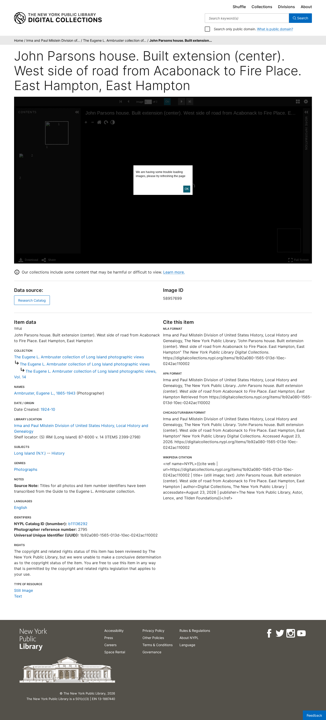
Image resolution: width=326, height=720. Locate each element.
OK (187, 189)
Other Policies (153, 638)
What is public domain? (275, 29)
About (306, 6)
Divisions (286, 6)
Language (187, 645)
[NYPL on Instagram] (290, 633)
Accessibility (114, 631)
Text (18, 596)
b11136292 (78, 523)
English (20, 507)
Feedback (314, 715)
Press (108, 638)
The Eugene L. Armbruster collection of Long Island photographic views (79, 357)
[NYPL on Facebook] (268, 633)
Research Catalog (32, 300)
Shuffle (239, 6)
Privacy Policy (153, 631)
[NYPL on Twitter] (279, 633)
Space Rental (114, 652)
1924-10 (48, 409)
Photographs (25, 469)
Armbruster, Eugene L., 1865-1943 (44, 393)
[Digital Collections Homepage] (58, 18)
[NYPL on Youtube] (301, 633)
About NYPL (189, 638)
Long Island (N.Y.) (30, 453)
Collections (262, 6)
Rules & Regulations (194, 631)
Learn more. (174, 272)
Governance (151, 652)
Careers (110, 645)
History (58, 453)
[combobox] (247, 18)
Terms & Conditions (157, 645)
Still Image (23, 590)
